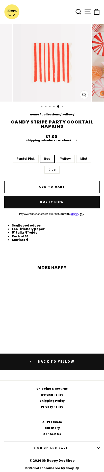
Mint (83, 158)
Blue (52, 170)
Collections (50, 114)
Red (47, 158)
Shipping (33, 140)
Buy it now (52, 202)
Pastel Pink (26, 158)
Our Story (52, 428)
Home (34, 114)
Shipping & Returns (52, 389)
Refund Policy (52, 395)
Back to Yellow (55, 361)
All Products (52, 422)
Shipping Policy (52, 401)
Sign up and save (51, 448)
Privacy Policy (52, 407)
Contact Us (52, 434)
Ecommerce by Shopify (59, 468)
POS (28, 468)
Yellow (67, 114)
